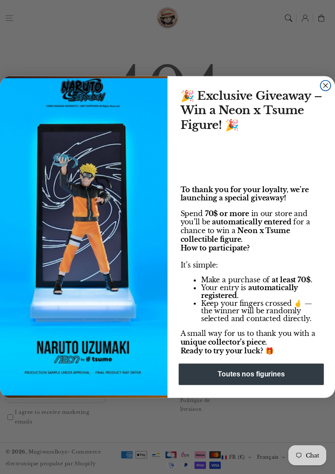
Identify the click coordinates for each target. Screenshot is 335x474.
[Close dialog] (326, 85)
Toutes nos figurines (251, 374)
